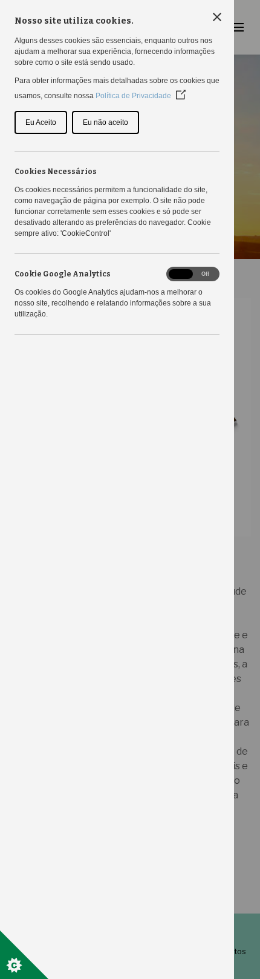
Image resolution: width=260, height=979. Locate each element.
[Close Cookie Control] (217, 17)
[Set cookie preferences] (24, 955)
